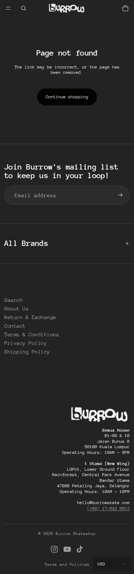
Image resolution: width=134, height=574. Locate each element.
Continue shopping (67, 96)
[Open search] (23, 8)
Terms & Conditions (31, 334)
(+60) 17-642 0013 (108, 508)
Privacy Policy (25, 343)
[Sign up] (120, 195)
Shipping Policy (27, 351)
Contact (15, 326)
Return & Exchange (30, 317)
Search (13, 300)
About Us (16, 308)
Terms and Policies (67, 564)
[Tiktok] (79, 549)
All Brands (26, 243)
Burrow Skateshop (76, 533)
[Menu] (8, 8)
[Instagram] (54, 549)
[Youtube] (67, 549)
